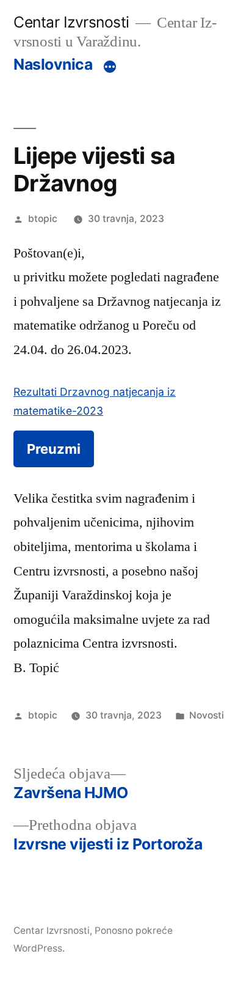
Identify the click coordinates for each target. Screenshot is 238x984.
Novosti (206, 715)
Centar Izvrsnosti (71, 22)
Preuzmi (54, 449)
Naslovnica (52, 64)
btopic (42, 218)
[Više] (110, 66)
